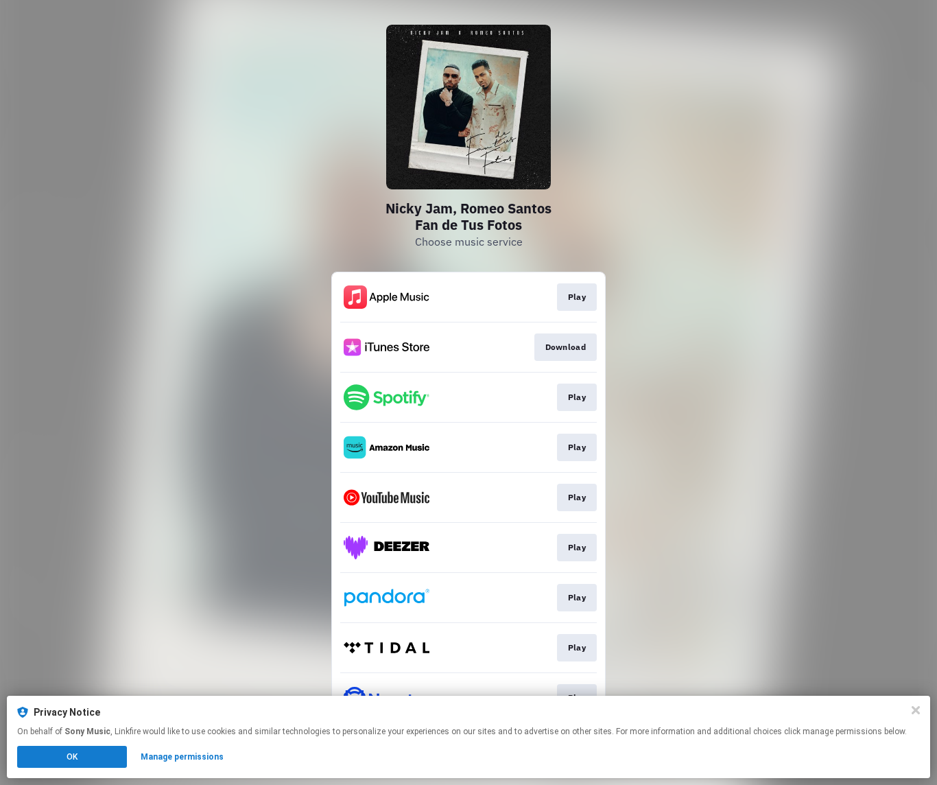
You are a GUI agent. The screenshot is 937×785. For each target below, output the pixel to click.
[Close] (916, 710)
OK (72, 757)
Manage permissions (182, 757)
